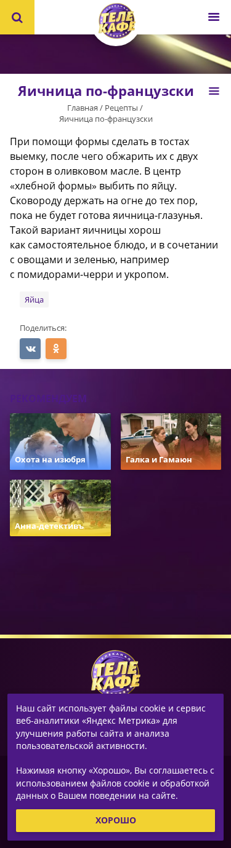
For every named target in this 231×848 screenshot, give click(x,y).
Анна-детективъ (49, 525)
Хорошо (115, 820)
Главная (82, 107)
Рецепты (121, 107)
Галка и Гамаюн (159, 459)
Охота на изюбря (50, 459)
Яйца (34, 299)
